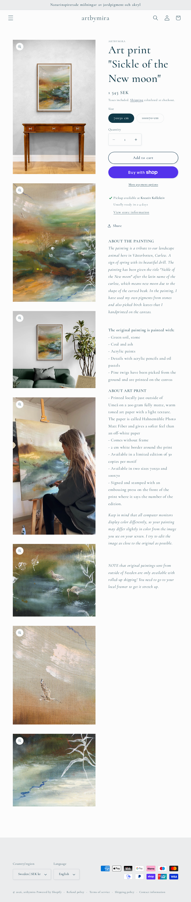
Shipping (136, 100)
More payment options (143, 184)
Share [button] (117, 226)
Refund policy (75, 892)
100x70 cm (153, 119)
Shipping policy (124, 892)
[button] (10, 17)
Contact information (152, 892)
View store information (131, 212)
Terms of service (99, 892)
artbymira (30, 892)
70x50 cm (121, 118)
